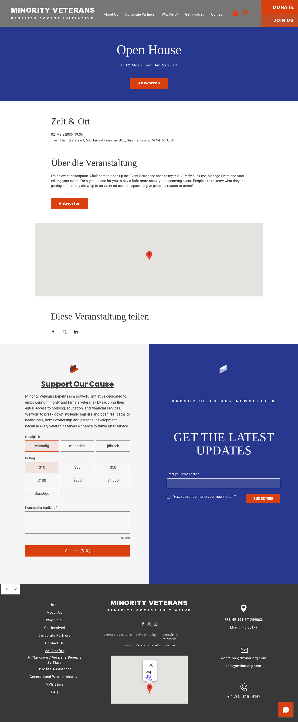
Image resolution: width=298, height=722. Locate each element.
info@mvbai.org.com (243, 666)
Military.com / (39, 657)
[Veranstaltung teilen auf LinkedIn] (76, 331)
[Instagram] (155, 623)
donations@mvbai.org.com (243, 658)
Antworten (149, 83)
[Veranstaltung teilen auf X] (64, 331)
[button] (236, 12)
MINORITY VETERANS (53, 10)
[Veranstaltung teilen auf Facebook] (53, 331)
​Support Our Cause (77, 384)
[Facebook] (143, 623)
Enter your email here (183, 474)
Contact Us (54, 643)
